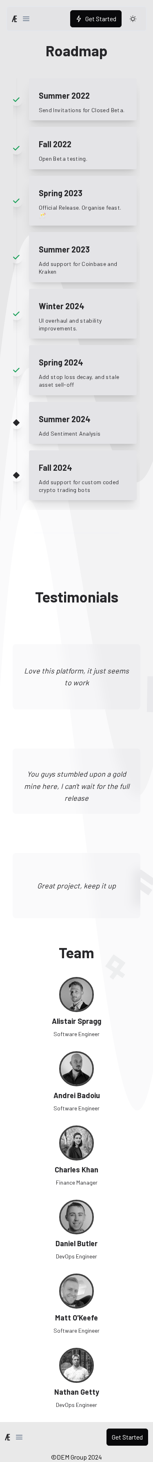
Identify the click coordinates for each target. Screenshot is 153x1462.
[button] (26, 18)
